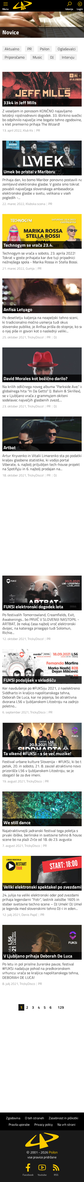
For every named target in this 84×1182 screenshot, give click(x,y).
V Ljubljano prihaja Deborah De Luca (38, 955)
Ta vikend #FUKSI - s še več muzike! (37, 753)
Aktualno (12, 49)
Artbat (10, 447)
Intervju (68, 57)
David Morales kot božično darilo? (35, 378)
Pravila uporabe (19, 1124)
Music (37, 57)
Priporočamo (14, 57)
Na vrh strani (66, 1124)
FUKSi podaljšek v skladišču (30, 680)
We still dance (17, 822)
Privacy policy (43, 1124)
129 (61, 1007)
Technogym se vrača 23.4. (28, 245)
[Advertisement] (42, 527)
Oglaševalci (67, 49)
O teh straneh (34, 1118)
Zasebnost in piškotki (63, 1118)
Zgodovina (13, 1118)
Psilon (44, 49)
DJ (52, 57)
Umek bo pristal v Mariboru (29, 171)
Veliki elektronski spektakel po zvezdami (42, 886)
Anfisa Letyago (18, 309)
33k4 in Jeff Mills (20, 102)
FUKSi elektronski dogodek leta (33, 606)
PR (29, 49)
